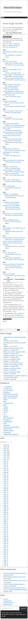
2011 (4, 467)
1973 (4, 532)
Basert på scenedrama (10, 397)
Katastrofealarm (7, 228)
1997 (4, 492)
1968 (4, 540)
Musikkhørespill (7, 421)
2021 (4, 450)
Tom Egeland (14, 194)
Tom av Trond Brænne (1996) (11, 359)
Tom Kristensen (15, 202)
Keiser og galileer (7, 140)
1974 (4, 531)
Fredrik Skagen (11, 186)
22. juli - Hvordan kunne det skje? (12, 241)
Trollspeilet (6, 194)
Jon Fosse (9, 117)
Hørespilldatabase (12, 7)
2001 (4, 485)
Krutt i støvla (6, 173)
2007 (4, 474)
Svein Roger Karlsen (17, 63)
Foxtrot (5, 220)
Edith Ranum (13, 101)
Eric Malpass (14, 88)
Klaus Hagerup (19, 132)
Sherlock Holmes (7, 237)
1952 (4, 556)
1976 (4, 527)
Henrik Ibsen (13, 61)
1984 (4, 514)
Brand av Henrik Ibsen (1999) (11, 372)
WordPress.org (7, 604)
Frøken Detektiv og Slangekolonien (12, 127)
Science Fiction (7, 429)
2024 (4, 445)
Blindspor (5, 101)
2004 (5, 479)
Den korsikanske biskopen (10, 51)
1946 (4, 564)
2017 (4, 457)
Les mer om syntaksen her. (16, 315)
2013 (4, 463)
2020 (4, 452)
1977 (4, 525)
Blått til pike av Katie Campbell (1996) (14, 352)
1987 (4, 509)
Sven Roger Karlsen (18, 76)
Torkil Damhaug (18, 213)
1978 (4, 523)
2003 (5, 481)
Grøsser (5, 408)
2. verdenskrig (7, 388)
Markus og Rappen (8, 132)
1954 (4, 554)
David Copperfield (8, 91)
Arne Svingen (15, 173)
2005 (4, 478)
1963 (4, 547)
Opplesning (6, 425)
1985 (4, 512)
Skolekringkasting (8, 430)
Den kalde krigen (8, 403)
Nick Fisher (18, 84)
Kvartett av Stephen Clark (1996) (12, 355)
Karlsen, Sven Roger (14, 45)
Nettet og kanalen (7, 84)
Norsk (5, 423)
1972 (4, 534)
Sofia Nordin (13, 166)
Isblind (4, 274)
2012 (4, 465)
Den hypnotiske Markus (9, 135)
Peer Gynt (5, 61)
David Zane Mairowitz (17, 78)
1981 (4, 520)
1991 (4, 503)
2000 (5, 487)
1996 (4, 494)
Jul (4, 414)
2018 (4, 456)
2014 (4, 461)
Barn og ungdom (8, 390)
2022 (4, 448)
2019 (4, 454)
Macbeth (5, 257)
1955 (4, 553)
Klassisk (5, 416)
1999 (4, 488)
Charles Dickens (19, 91)
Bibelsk (5, 399)
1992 (4, 501)
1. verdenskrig (7, 386)
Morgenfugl (6, 88)
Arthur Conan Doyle (19, 237)
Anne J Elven (18, 111)
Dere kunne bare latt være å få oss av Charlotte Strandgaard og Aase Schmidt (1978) (15, 589)
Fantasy (5, 407)
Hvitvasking (6, 202)
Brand (4, 94)
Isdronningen (6, 123)
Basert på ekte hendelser (10, 396)
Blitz (4, 186)
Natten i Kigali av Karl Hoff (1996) (13, 348)
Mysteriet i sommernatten (10, 69)
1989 (4, 505)
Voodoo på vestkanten (9, 264)
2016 (4, 459)
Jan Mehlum (17, 170)
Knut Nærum (15, 123)
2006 (5, 476)
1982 (4, 518)
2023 (4, 446)
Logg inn (5, 599)
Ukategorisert (7, 432)
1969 (4, 538)
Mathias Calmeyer (13, 220)
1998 (4, 490)
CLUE (4, 252)
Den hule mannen (7, 74)
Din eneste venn (7, 205)
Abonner (23, 608)
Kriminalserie (7, 419)
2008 (4, 472)
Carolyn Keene (7, 128)
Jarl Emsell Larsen (18, 228)
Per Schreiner (20, 160)
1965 (4, 543)
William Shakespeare (15, 257)
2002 (4, 483)
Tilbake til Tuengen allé (9, 160)
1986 (4, 510)
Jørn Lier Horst (12, 252)
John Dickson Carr (19, 74)
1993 (4, 499)
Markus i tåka (6, 179)
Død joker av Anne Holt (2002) (12, 368)
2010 (4, 468)
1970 (4, 536)
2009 (5, 470)
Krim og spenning (8, 418)
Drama (5, 405)
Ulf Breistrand (6, 229)
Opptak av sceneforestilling (11, 427)
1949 (4, 562)
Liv (3, 117)
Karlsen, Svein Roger (14, 43)
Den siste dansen (7, 170)
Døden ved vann (7, 213)
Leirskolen (5, 166)
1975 (4, 529)
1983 (4, 516)
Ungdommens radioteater (10, 434)
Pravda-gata (6, 78)
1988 (4, 507)
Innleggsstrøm (7, 600)
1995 (4, 496)
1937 (4, 565)
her (6, 31)
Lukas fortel (6, 104)
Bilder (5, 401)
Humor (5, 412)
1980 (4, 521)
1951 (4, 558)
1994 (4, 498)
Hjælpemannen (7, 152)
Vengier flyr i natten (8, 111)
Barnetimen (6, 392)
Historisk (5, 410)
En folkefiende (7, 148)
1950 (4, 560)
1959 (4, 551)
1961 (4, 549)
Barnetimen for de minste (10, 394)
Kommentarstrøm (8, 602)
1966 (4, 542)
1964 (4, 545)
